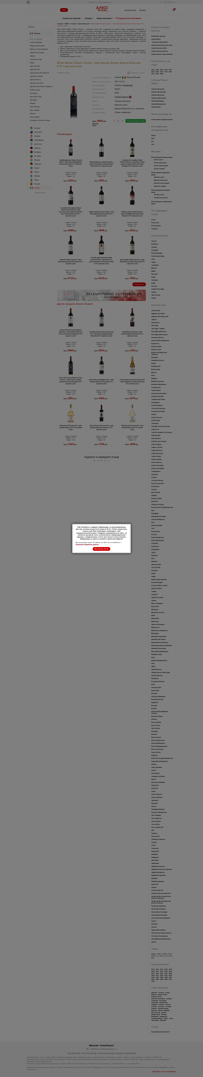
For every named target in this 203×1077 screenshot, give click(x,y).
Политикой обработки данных (87, 544)
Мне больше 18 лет (101, 549)
